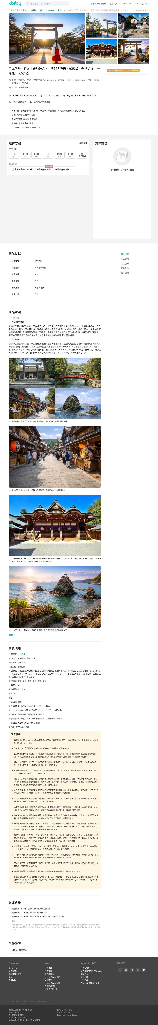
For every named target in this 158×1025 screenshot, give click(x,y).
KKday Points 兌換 (52, 983)
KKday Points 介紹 (52, 977)
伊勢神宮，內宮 (24, 80)
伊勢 (89, 80)
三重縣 (76, 80)
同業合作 (84, 974)
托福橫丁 (16, 83)
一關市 (41, 10)
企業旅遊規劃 (50, 986)
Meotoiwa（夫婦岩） (54, 10)
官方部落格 (49, 974)
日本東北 (24, 10)
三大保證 (48, 968)
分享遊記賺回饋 (51, 989)
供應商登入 (85, 968)
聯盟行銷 (84, 977)
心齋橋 (96, 80)
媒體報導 (12, 980)
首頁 (10, 10)
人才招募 (84, 980)
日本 (16, 10)
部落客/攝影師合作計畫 (90, 983)
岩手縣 (33, 10)
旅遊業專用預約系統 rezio (91, 971)
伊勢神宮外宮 (39, 80)
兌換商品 (48, 980)
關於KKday (13, 968)
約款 (22, 654)
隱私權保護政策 (15, 974)
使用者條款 (13, 971)
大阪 (83, 80)
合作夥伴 (48, 971)
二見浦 (25, 83)
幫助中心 (12, 977)
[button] (13, 87)
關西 (70, 80)
